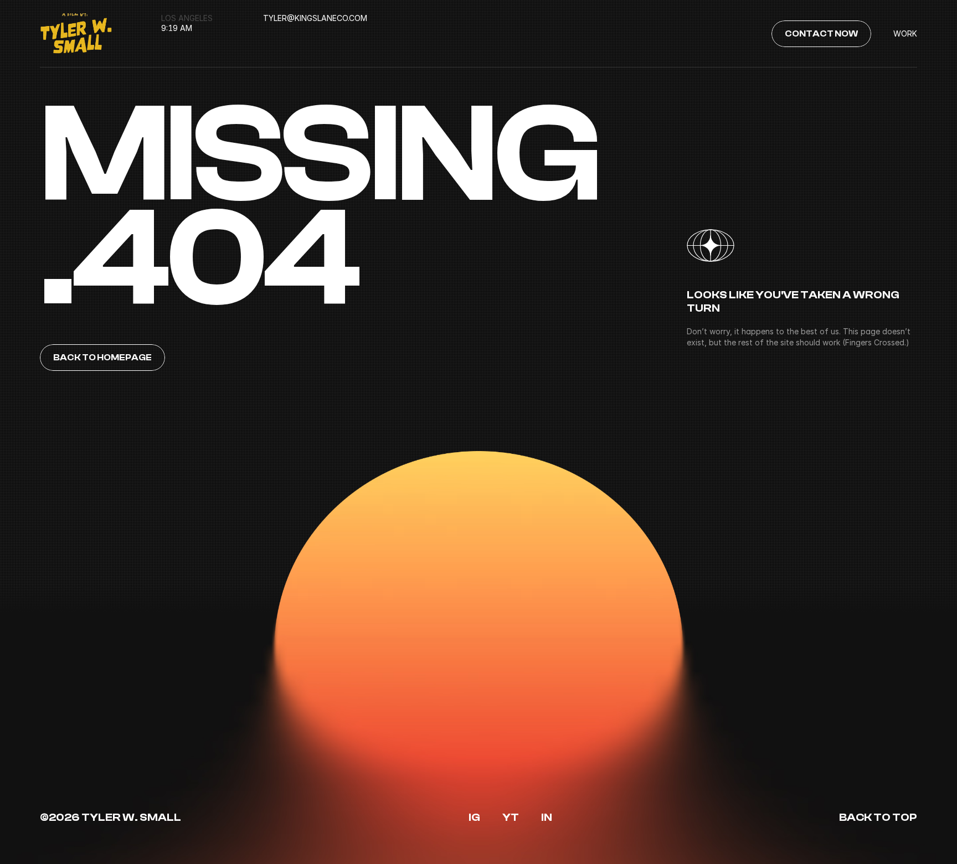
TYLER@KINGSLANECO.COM (315, 18)
